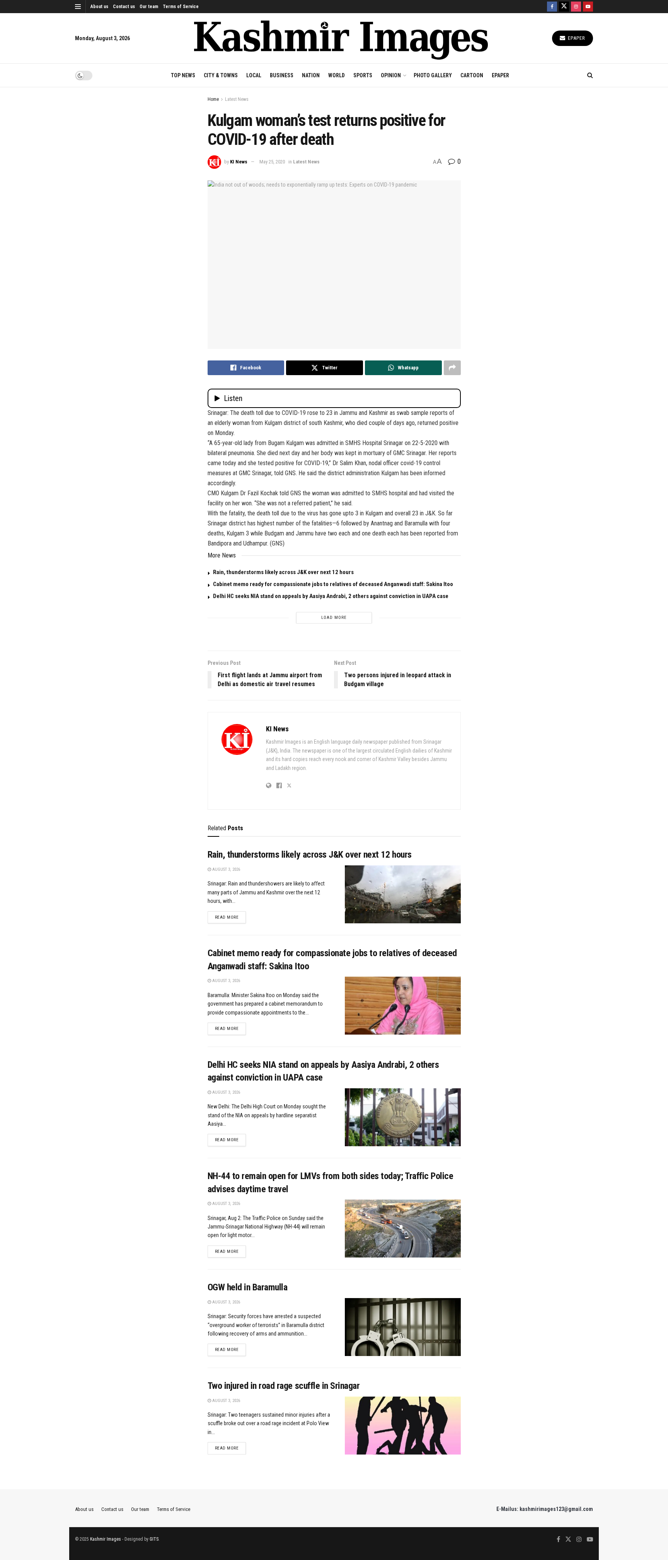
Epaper (575, 38)
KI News (238, 162)
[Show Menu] (78, 6)
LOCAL (253, 75)
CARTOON (471, 75)
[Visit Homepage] (341, 38)
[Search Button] (590, 75)
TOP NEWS (183, 75)
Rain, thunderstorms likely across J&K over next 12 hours (283, 572)
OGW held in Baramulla (248, 1287)
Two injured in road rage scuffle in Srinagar (284, 1385)
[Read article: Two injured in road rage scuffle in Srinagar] (403, 1426)
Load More (334, 617)
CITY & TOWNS (221, 75)
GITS (154, 1539)
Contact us (124, 6)
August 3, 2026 (225, 869)
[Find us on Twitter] (564, 6)
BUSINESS (281, 75)
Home (213, 99)
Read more (230, 917)
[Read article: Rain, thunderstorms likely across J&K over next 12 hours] (403, 894)
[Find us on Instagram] (576, 6)
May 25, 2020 (272, 162)
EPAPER (500, 75)
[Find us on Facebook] (552, 6)
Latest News (237, 99)
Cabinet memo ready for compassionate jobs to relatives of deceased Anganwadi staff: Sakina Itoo (333, 584)
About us (99, 6)
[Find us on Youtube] (588, 6)
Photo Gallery (433, 75)
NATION (311, 75)
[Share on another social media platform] (452, 367)
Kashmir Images (105, 1539)
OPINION (391, 75)
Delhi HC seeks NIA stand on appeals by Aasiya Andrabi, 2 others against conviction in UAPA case (330, 596)
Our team (149, 6)
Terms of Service (181, 6)
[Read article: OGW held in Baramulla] (403, 1327)
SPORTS (362, 75)
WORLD (336, 75)
